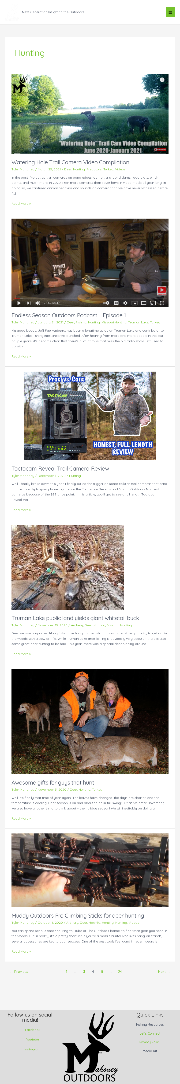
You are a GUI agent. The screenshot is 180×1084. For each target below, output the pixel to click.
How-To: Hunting (101, 922)
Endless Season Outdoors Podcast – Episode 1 (68, 315)
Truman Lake (138, 322)
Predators (94, 169)
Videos (120, 169)
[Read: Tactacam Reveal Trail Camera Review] (89, 415)
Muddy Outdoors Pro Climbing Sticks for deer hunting (77, 915)
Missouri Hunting (114, 322)
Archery (77, 625)
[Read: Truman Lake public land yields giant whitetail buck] (67, 567)
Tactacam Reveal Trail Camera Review (60, 468)
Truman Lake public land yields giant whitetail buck (75, 617)
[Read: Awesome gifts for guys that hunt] (89, 721)
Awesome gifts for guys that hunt (52, 782)
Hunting (79, 169)
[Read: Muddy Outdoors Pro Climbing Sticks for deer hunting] (89, 870)
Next (164, 971)
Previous (19, 971)
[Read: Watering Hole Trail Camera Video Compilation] (89, 114)
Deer (67, 169)
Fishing (81, 322)
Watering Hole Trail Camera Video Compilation (70, 162)
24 (120, 971)
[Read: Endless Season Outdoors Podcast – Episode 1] (89, 262)
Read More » (21, 203)
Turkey (108, 169)
